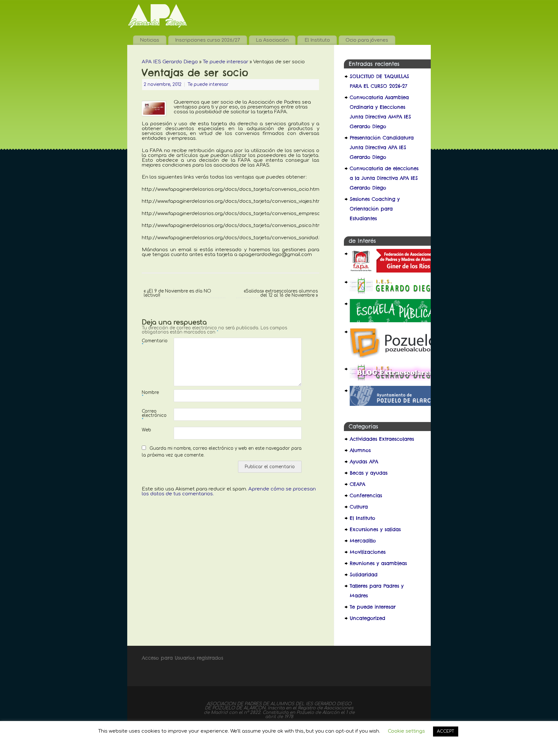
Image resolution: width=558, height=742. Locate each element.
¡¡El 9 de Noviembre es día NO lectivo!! (177, 293)
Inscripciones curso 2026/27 (207, 40)
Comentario (150, 342)
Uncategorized (367, 618)
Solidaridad (363, 575)
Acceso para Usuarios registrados (182, 658)
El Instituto (317, 40)
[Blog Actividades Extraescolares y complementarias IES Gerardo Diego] (394, 379)
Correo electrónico (150, 415)
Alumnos (360, 450)
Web (146, 430)
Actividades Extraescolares (382, 439)
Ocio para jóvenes (367, 40)
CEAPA (357, 484)
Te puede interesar (225, 62)
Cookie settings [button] (406, 731)
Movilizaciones (368, 552)
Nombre (150, 394)
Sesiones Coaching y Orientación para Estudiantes (375, 209)
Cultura (359, 507)
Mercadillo (363, 541)
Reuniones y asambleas (378, 563)
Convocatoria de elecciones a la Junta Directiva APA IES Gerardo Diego (384, 178)
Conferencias (366, 495)
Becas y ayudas (369, 473)
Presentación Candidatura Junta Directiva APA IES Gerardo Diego (382, 147)
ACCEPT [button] (445, 731)
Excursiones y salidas (375, 529)
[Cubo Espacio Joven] (394, 358)
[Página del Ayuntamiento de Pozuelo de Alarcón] (394, 404)
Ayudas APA (364, 462)
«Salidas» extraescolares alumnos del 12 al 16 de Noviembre (281, 293)
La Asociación (272, 40)
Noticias (149, 40)
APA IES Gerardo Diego (170, 62)
